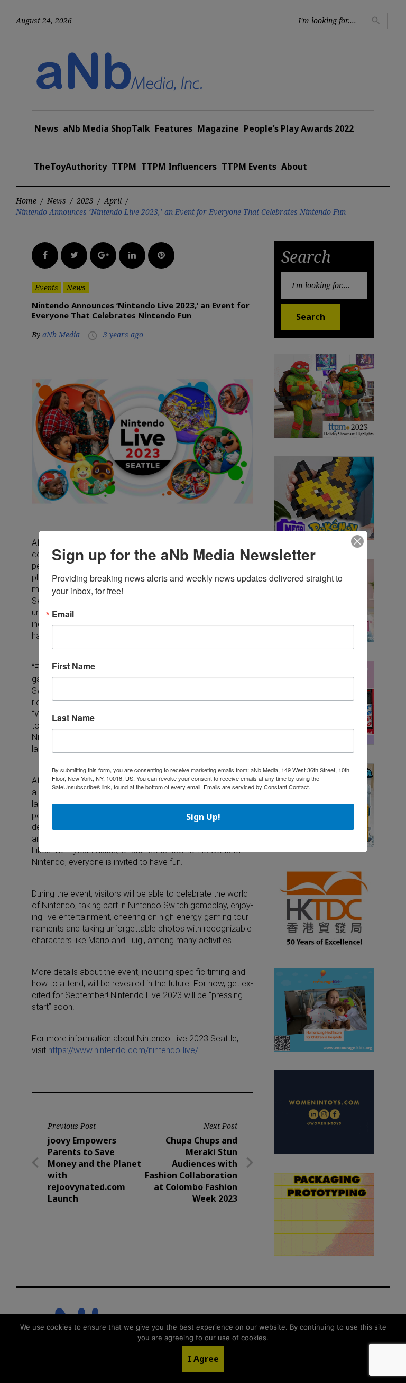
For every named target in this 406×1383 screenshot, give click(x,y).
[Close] (357, 542)
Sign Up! (203, 817)
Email (63, 614)
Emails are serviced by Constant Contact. (257, 786)
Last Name (73, 718)
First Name (73, 666)
